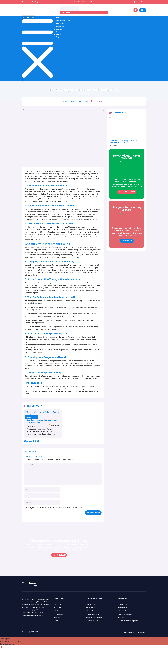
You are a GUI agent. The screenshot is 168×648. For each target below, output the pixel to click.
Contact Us (60, 32)
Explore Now (125, 241)
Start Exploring (58, 555)
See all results (65, 12)
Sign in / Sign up (141, 2)
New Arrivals (60, 23)
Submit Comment (93, 513)
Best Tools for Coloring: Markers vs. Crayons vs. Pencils (42, 421)
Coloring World (84, 101)
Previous (28, 441)
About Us (59, 29)
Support (59, 34)
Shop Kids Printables (63, 20)
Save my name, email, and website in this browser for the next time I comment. (54, 507)
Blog (57, 37)
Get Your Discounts (125, 192)
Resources (60, 26)
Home (58, 18)
